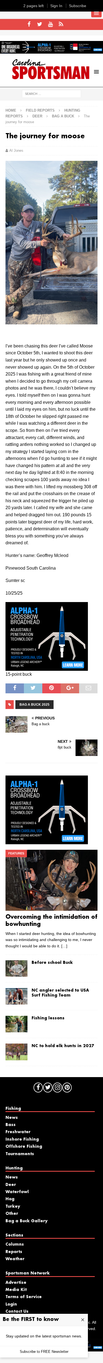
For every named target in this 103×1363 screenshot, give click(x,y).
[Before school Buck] (16, 968)
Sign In (56, 6)
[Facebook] (29, 24)
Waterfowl (17, 1192)
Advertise (15, 1283)
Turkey (12, 1206)
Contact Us (17, 1311)
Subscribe (77, 6)
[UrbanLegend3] (46, 667)
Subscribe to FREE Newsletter (44, 1352)
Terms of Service (23, 1297)
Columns (14, 1244)
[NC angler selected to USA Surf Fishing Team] (16, 996)
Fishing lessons (48, 1018)
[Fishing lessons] (16, 1024)
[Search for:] (51, 93)
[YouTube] (50, 24)
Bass (10, 1125)
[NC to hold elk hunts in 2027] (16, 1052)
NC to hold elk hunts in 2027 (63, 1046)
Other (11, 1214)
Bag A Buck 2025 (34, 705)
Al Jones (16, 150)
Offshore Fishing (23, 1146)
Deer (37, 116)
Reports (13, 1252)
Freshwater (17, 1132)
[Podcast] (61, 24)
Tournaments (19, 1154)
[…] (64, 946)
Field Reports (40, 110)
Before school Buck (52, 963)
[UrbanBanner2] (51, 50)
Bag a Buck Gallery (26, 1221)
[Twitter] (39, 24)
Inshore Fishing (22, 1139)
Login (11, 1304)
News (11, 1118)
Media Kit (16, 1290)
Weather (14, 1259)
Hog (9, 1199)
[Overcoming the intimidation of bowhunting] (51, 880)
